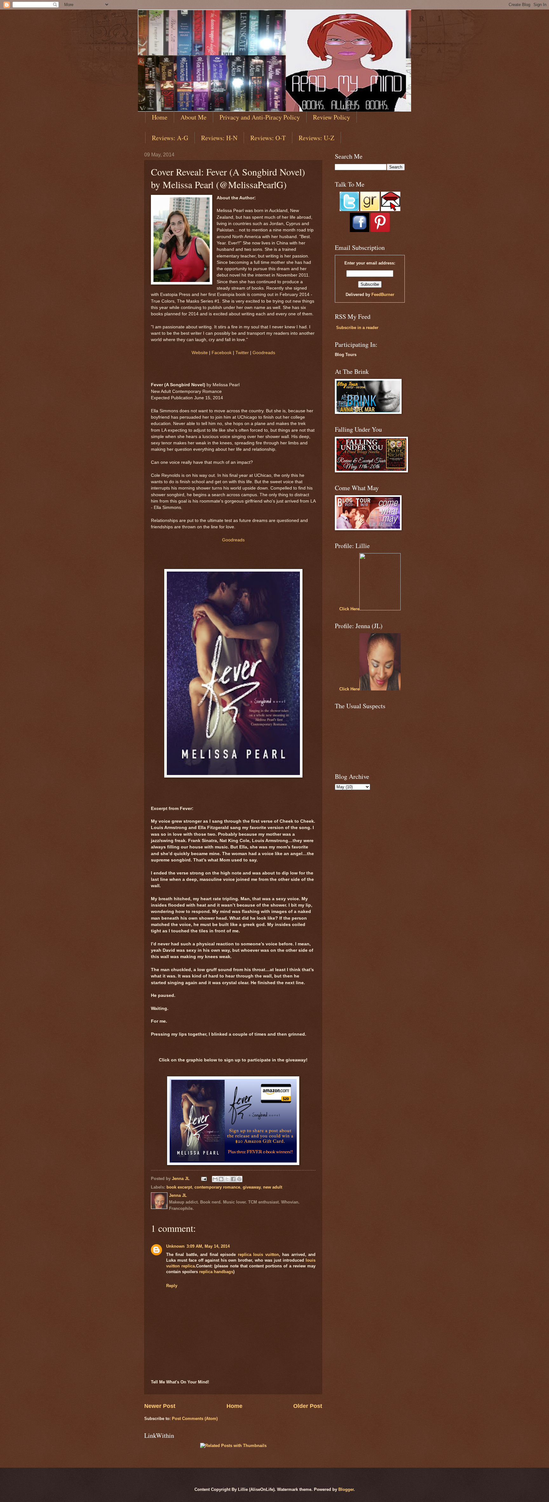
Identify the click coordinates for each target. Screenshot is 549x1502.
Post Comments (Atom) (195, 1418)
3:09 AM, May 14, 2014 (208, 1246)
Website (200, 352)
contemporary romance (217, 1187)
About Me (193, 117)
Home (159, 117)
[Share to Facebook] (233, 1179)
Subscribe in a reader (357, 327)
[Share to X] (227, 1179)
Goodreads (264, 352)
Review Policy (331, 117)
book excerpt (179, 1187)
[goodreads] (370, 209)
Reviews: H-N (219, 138)
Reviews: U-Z (316, 138)
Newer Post (159, 1406)
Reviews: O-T (268, 138)
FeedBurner (382, 294)
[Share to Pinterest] (239, 1179)
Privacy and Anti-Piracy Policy (260, 117)
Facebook (222, 352)
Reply (171, 1285)
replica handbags (216, 1271)
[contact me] (390, 209)
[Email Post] (203, 1178)
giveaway (252, 1187)
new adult (272, 1187)
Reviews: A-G (170, 138)
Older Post (307, 1406)
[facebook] (359, 230)
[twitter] (349, 209)
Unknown (175, 1246)
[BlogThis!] (221, 1179)
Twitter (242, 352)
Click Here (349, 609)
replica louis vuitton (258, 1254)
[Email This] (215, 1179)
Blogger (346, 1489)
